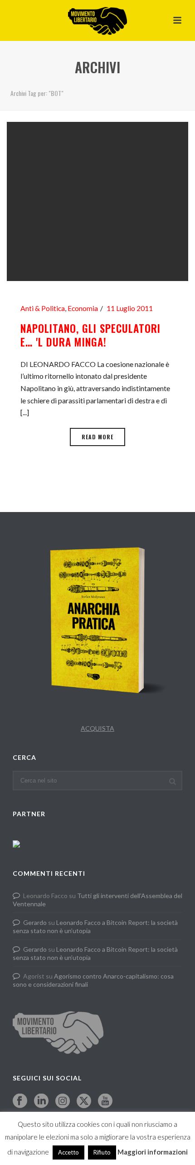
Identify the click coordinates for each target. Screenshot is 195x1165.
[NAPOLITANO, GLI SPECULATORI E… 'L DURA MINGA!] (97, 200)
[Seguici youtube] (105, 1101)
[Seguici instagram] (62, 1101)
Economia (83, 308)
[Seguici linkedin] (41, 1101)
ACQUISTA (97, 728)
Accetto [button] (68, 1152)
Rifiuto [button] (102, 1152)
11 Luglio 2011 (130, 308)
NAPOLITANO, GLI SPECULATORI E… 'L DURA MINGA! (90, 335)
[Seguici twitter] (84, 1101)
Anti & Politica (42, 308)
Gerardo (35, 922)
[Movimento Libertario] (97, 20)
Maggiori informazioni (152, 1152)
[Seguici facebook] (20, 1101)
